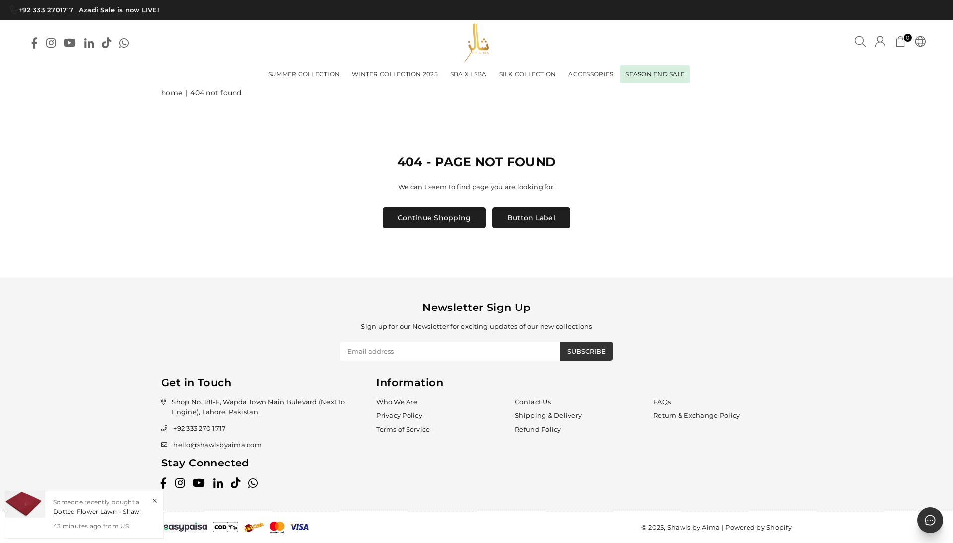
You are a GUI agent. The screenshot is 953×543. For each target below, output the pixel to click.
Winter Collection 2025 (395, 74)
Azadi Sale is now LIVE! (115, 10)
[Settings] (918, 42)
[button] (900, 42)
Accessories (590, 74)
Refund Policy (538, 429)
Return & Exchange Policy (696, 415)
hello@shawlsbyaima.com (217, 445)
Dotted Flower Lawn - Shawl (97, 511)
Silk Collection (527, 74)
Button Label (531, 217)
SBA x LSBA (468, 74)
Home (171, 92)
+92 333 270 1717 (199, 428)
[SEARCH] (860, 42)
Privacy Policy (399, 415)
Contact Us (533, 402)
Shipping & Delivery (548, 415)
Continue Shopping (434, 217)
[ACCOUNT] (880, 42)
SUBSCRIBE (586, 351)
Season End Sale (655, 74)
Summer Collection (304, 74)
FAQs (662, 402)
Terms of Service (403, 429)
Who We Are (396, 402)
